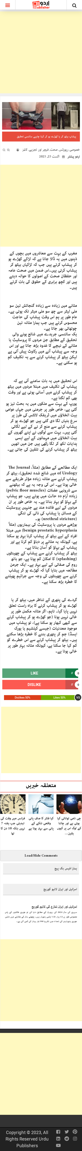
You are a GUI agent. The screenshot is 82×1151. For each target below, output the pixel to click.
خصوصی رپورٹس (69, 149)
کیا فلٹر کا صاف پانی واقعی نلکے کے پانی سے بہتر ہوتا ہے (41, 823)
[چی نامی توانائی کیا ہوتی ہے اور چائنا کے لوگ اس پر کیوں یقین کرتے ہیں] (69, 803)
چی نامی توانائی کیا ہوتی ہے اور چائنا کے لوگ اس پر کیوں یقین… (69, 826)
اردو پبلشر (74, 156)
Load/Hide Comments (41, 855)
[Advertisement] (41, 52)
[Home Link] (40, 4)
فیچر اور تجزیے (39, 149)
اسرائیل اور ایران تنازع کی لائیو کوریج (54, 904)
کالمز (24, 149)
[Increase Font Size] (8, 149)
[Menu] (7, 5)
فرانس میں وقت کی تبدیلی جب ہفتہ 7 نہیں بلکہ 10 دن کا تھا (13, 826)
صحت (54, 149)
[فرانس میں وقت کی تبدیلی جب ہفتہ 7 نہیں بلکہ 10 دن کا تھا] (13, 803)
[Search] (74, 6)
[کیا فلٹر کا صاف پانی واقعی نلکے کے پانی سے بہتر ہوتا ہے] (41, 803)
